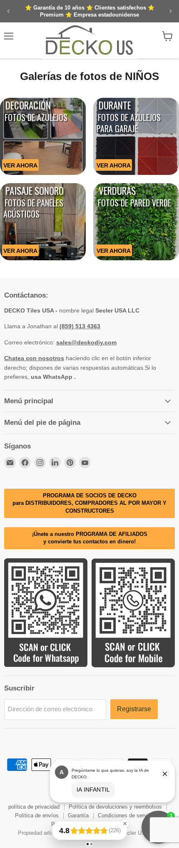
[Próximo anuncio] (171, 11)
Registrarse (134, 708)
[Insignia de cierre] (125, 823)
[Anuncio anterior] (8, 11)
